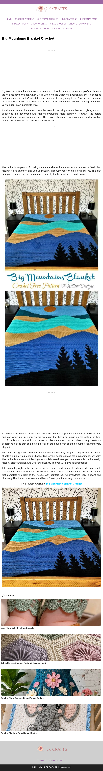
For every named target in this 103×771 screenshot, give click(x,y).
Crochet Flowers (39, 29)
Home (9, 19)
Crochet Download (62, 29)
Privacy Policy (20, 24)
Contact (41, 760)
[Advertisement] (51, 69)
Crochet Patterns (24, 19)
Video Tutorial (38, 24)
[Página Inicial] (51, 8)
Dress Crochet (57, 24)
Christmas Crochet (47, 19)
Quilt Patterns (69, 19)
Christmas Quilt (88, 19)
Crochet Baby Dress (80, 24)
